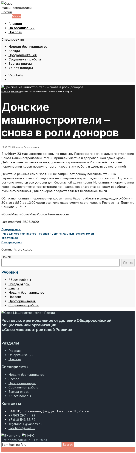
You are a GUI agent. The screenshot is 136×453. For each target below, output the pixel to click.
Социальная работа (24, 59)
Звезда (14, 51)
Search (68, 445)
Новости (15, 32)
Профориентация (22, 55)
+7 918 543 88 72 (21, 420)
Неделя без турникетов (27, 46)
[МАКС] (28, 435)
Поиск (6, 257)
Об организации (21, 28)
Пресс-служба (31, 147)
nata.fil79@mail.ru (21, 428)
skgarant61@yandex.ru (25, 424)
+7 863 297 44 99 (21, 415)
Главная (15, 24)
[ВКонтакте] (10, 435)
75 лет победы (20, 68)
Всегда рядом (20, 63)
